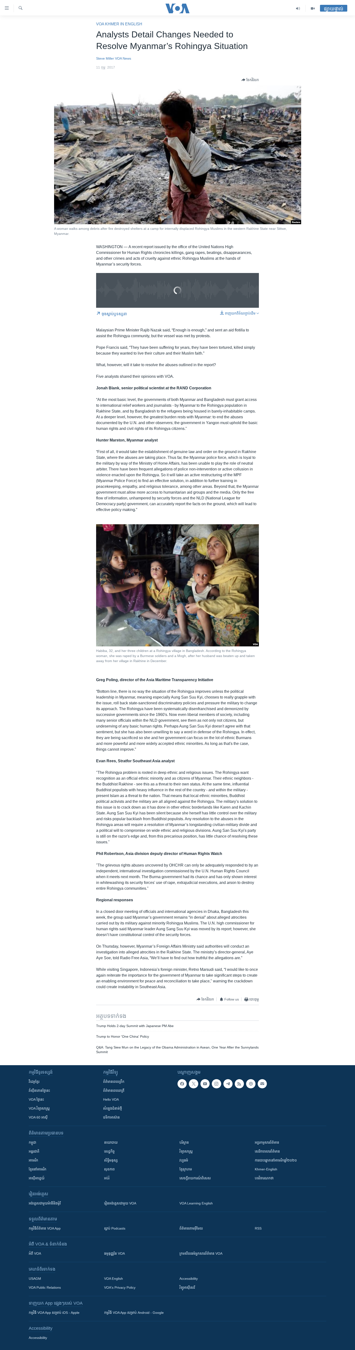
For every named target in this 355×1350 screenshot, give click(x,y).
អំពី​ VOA (35, 1253)
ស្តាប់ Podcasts (114, 1228)
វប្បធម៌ (183, 1160)
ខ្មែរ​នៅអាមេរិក (37, 1169)
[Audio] (298, 8)
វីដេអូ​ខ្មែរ (34, 1082)
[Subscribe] (262, 1083)
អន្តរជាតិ (34, 1151)
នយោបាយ (111, 1142)
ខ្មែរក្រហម (185, 1169)
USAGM (35, 1278)
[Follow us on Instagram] (216, 1083)
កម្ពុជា (32, 1142)
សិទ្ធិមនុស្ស (111, 1160)
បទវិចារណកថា (264, 1178)
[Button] (250, 80)
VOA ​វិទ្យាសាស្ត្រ (39, 1108)
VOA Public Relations (45, 1287)
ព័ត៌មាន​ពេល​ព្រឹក (113, 1082)
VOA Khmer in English (119, 24)
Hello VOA (111, 1099)
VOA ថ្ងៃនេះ (36, 1099)
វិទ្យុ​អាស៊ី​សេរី (187, 1287)
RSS (258, 1228)
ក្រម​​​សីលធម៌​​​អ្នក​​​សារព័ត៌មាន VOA (200, 1253)
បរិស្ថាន (184, 1142)
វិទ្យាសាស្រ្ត (186, 1151)
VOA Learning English (196, 1203)
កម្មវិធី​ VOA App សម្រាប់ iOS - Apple (54, 1313)
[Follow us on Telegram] (228, 1083)
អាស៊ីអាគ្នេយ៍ (36, 1178)
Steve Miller (105, 58)
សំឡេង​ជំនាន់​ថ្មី (112, 1108)
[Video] (312, 8)
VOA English (113, 1278)
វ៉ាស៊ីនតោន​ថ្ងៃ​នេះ (39, 1090)
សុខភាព (109, 1169)
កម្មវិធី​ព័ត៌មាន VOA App (45, 1228)
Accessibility (188, 1278)
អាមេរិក (33, 1160)
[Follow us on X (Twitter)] (193, 1083)
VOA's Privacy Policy (119, 1287)
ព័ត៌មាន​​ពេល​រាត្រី (113, 1090)
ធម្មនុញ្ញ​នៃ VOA (114, 1253)
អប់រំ (106, 1178)
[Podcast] (250, 1083)
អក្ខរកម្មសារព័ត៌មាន (267, 1142)
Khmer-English (266, 1169)
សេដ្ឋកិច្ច (109, 1151)
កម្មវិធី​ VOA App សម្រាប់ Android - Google (134, 1313)
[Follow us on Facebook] (182, 1083)
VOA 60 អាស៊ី (38, 1117)
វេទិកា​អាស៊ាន (111, 1117)
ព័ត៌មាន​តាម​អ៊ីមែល (191, 1228)
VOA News (123, 58)
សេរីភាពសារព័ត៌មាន (267, 1151)
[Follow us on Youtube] (205, 1083)
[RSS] (239, 1083)
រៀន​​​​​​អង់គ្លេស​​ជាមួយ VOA (120, 1203)
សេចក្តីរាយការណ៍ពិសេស (195, 1178)
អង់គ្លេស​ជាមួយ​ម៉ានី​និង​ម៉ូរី (45, 1203)
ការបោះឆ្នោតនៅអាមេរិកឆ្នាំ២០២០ (276, 1160)
